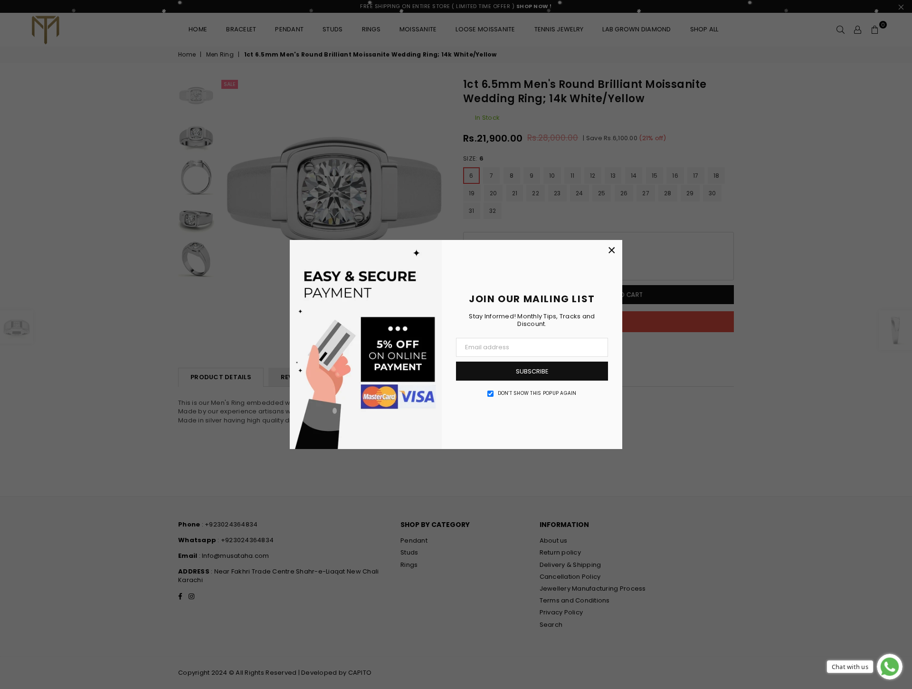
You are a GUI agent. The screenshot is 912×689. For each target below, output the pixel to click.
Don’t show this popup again (537, 393)
